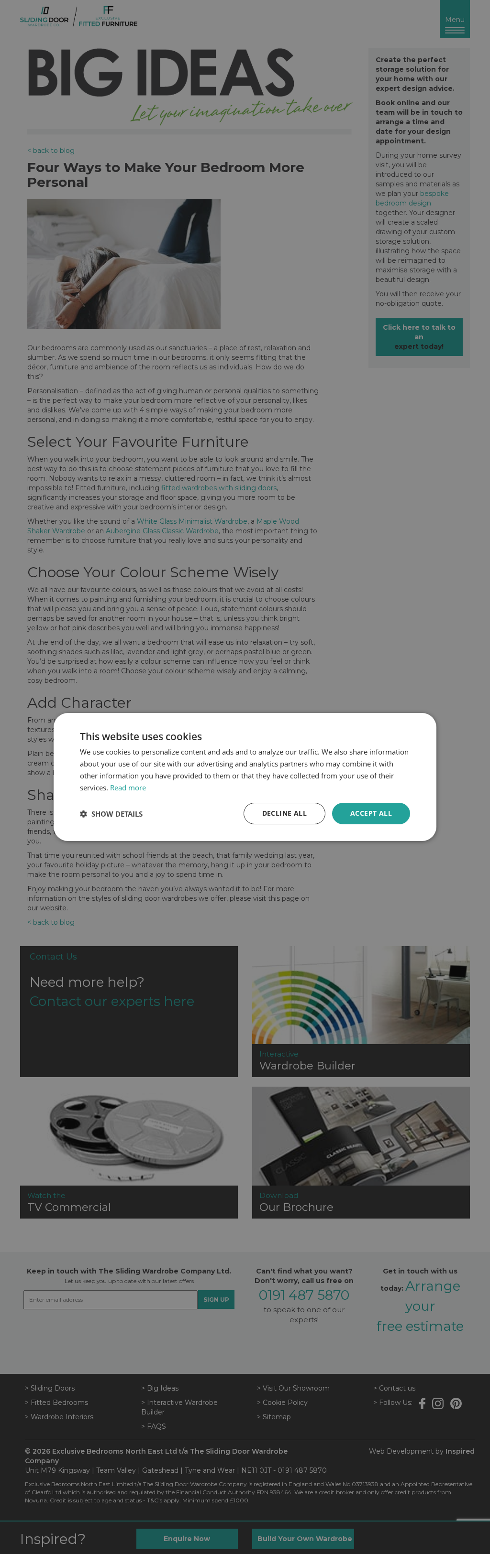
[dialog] (245, 777)
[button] (111, 813)
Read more (128, 787)
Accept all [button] (371, 813)
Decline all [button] (284, 813)
